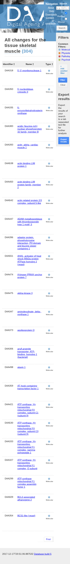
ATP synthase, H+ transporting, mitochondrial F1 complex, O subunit (27, 464)
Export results (63, 140)
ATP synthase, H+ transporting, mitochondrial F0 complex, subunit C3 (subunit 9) (27, 428)
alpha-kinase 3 (25, 293)
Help (51, 11)
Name (29, 64)
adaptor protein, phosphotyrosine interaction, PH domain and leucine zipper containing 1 (29, 243)
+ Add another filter (64, 69)
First (48, 539)
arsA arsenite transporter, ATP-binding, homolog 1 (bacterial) (27, 352)
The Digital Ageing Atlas (32, 16)
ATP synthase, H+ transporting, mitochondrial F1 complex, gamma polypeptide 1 (26, 447)
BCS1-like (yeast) (26, 515)
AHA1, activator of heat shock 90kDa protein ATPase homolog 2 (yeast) (29, 260)
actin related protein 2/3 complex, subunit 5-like (29, 201)
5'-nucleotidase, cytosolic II (25, 90)
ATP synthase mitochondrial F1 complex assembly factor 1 (26, 482)
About (51, 7)
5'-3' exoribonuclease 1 (29, 70)
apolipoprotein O (26, 330)
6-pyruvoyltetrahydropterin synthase (29, 110)
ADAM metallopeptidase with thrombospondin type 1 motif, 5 (29, 222)
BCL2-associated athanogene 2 (26, 498)
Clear (62, 85)
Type (48, 64)
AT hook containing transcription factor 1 (28, 387)
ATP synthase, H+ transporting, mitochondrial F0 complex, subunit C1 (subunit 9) (27, 410)
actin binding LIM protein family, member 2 (29, 184)
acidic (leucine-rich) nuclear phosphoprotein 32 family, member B (29, 129)
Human (61, 16)
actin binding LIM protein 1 (26, 164)
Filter (62, 80)
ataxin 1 (21, 367)
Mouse (61, 22)
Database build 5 (42, 554)
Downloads (51, 14)
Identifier (8, 64)
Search (62, 28)
